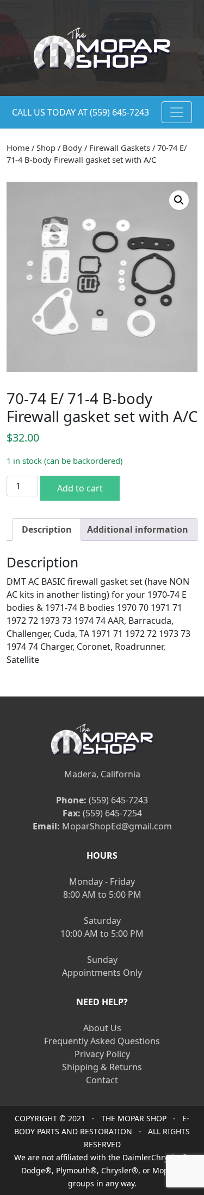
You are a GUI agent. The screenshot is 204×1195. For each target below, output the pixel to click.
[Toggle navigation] (177, 112)
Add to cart (80, 488)
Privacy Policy (102, 1054)
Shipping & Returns (102, 1067)
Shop (45, 147)
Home (18, 147)
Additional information (137, 529)
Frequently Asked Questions (102, 1041)
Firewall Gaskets (119, 147)
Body (72, 147)
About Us (102, 1028)
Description (47, 529)
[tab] (47, 529)
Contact (102, 1080)
